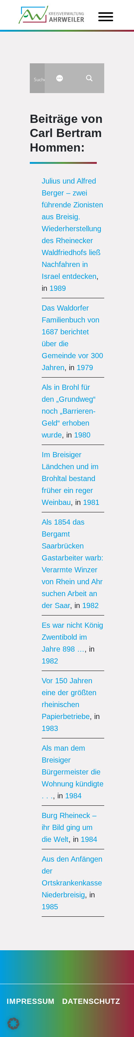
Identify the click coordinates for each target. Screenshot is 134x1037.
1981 (91, 502)
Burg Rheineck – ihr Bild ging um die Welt (69, 827)
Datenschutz (91, 1001)
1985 (50, 907)
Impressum (31, 1001)
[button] (13, 1023)
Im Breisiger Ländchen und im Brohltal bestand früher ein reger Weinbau (70, 478)
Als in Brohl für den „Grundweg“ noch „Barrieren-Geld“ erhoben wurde (69, 411)
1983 (50, 728)
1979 (85, 367)
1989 (58, 288)
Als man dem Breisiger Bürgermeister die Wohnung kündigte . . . (72, 772)
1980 (82, 435)
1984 (73, 796)
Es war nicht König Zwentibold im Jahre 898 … (72, 637)
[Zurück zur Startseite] (51, 14)
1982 (90, 605)
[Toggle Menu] (105, 16)
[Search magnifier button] (89, 78)
